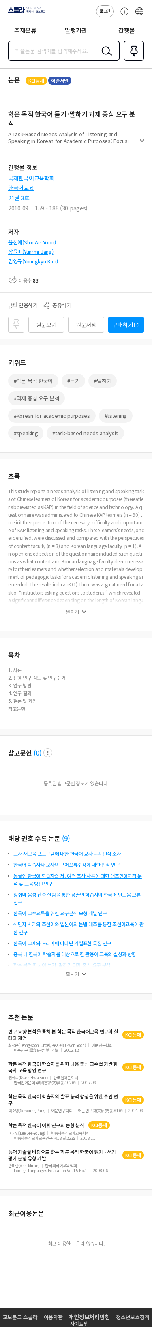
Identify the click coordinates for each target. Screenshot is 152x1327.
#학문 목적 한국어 (33, 381)
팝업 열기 (47, 752)
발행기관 (76, 30)
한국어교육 (21, 188)
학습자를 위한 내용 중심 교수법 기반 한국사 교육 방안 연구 (63, 1067)
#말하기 (102, 381)
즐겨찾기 (132, 60)
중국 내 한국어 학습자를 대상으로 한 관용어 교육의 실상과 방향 (74, 953)
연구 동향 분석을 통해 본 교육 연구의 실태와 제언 (63, 1034)
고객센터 (122, 15)
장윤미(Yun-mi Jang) (31, 251)
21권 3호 (18, 198)
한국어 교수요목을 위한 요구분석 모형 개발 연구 (60, 913)
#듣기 (73, 381)
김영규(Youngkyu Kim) (33, 261)
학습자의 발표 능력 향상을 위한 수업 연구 (63, 1099)
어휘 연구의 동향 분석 (46, 1125)
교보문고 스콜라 (20, 1317)
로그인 (105, 11)
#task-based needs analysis (85, 433)
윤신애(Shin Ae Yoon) (32, 242)
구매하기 (122, 325)
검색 (105, 57)
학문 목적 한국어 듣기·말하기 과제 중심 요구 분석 (62, 964)
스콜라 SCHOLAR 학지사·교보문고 (25, 12)
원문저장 (86, 325)
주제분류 (25, 30)
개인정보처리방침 (89, 1317)
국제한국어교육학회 (31, 178)
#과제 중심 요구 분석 (36, 398)
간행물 (126, 30)
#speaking (26, 433)
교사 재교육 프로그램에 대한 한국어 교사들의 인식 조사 (67, 853)
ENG (139, 15)
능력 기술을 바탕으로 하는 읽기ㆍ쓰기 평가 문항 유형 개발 (62, 1155)
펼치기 (142, 144)
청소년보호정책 (132, 1317)
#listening (116, 416)
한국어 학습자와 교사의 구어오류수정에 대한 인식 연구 (66, 864)
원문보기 (46, 325)
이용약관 (53, 1317)
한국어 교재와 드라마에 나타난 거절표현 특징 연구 (62, 943)
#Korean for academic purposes (52, 416)
